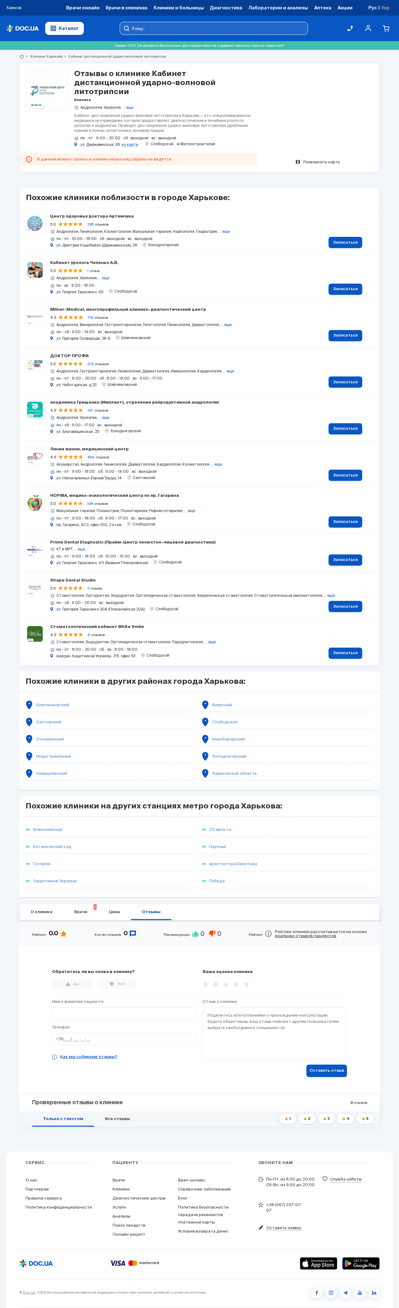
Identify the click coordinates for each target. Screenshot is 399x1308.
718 (90, 317)
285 (90, 224)
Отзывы (151, 912)
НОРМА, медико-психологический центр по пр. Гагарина (114, 496)
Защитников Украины (55, 881)
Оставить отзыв (327, 1071)
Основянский (50, 739)
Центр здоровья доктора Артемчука (92, 216)
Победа (217, 881)
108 (90, 503)
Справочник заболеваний (204, 1189)
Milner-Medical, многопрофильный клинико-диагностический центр (128, 310)
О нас (31, 1180)
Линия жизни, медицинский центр (89, 449)
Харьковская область (234, 773)
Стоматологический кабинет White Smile (97, 627)
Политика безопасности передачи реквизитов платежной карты (203, 1214)
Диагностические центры (139, 1198)
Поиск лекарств (129, 1225)
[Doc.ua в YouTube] (359, 1292)
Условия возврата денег (203, 1231)
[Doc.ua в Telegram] (345, 1292)
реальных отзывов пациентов (305, 935)
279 (90, 364)
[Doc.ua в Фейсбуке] (316, 1292)
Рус (372, 7)
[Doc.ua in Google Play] (361, 1263)
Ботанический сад (52, 846)
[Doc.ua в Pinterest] (374, 1292)
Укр (385, 7)
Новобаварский (228, 739)
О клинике (41, 912)
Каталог (69, 28)
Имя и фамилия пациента (77, 1001)
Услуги (119, 1207)
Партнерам (37, 1189)
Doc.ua (29, 1292)
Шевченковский (52, 704)
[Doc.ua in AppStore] (318, 1263)
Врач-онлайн (191, 1180)
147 (90, 410)
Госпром (41, 863)
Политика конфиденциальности (59, 1207)
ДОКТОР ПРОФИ (69, 356)
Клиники (121, 1189)
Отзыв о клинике (220, 1001)
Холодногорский (229, 756)
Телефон (61, 1027)
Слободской (225, 722)
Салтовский (48, 722)
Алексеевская (47, 829)
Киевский (222, 704)
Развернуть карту (321, 162)
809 (91, 457)
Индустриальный (53, 756)
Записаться (345, 243)
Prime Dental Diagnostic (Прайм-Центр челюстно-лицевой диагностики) (133, 542)
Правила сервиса (44, 1198)
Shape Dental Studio (73, 580)
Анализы (121, 1216)
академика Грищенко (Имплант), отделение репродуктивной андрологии (134, 402)
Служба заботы (346, 1179)
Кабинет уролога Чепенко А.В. (84, 263)
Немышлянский (51, 773)
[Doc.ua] (22, 28)
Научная (217, 846)
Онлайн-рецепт (129, 1234)
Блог (182, 1198)
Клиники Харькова (44, 56)
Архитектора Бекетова (233, 863)
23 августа (220, 829)
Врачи (119, 1180)
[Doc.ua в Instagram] (331, 1292)
